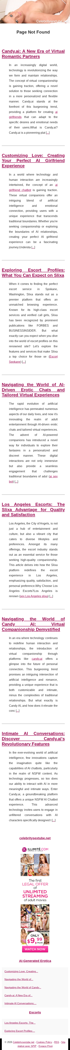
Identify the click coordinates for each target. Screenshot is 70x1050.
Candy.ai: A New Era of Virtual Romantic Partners (33, 54)
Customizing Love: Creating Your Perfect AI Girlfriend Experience (33, 160)
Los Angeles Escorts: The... (20, 1022)
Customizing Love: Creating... (21, 971)
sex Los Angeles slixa (34, 596)
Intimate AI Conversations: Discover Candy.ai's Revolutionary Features (33, 738)
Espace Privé (46, 1046)
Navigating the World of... (18, 979)
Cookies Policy (44, 1042)
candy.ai (37, 658)
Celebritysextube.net (23, 1042)
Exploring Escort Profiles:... (19, 1030)
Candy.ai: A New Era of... (18, 995)
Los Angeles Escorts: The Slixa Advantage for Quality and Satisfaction (33, 509)
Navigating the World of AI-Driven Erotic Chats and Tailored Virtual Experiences (33, 389)
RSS (56, 1042)
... (48, 132)
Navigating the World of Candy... (22, 987)
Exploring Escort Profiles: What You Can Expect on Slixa (33, 273)
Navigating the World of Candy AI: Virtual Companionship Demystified (33, 624)
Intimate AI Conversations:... (20, 1003)
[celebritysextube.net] (35, 11)
